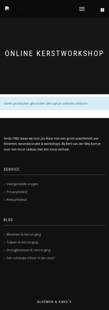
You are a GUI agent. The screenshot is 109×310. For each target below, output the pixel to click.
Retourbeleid (17, 199)
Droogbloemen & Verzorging (28, 250)
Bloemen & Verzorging (24, 234)
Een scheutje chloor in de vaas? (31, 258)
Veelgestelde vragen (23, 184)
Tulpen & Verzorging (22, 242)
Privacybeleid (17, 191)
